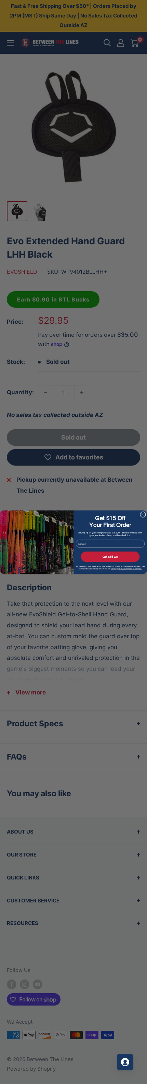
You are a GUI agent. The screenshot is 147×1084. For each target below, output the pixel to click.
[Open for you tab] (125, 1062)
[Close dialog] (142, 514)
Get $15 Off (110, 556)
